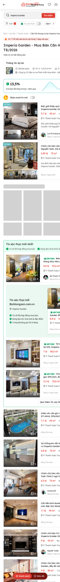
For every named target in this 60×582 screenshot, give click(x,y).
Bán (5, 33)
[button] (53, 23)
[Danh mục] (4, 4)
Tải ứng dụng (37, 4)
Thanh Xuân (23, 33)
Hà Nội (12, 33)
